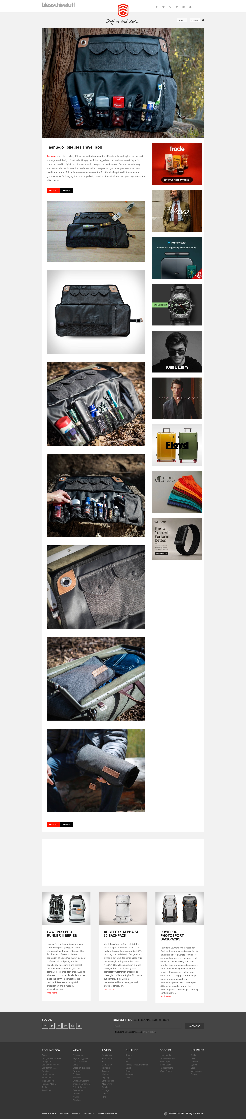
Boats (193, 1054)
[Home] (123, 10)
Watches (76, 1099)
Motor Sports (165, 1064)
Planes (194, 1074)
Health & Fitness (167, 1058)
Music (128, 1067)
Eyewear (77, 1070)
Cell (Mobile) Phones (51, 1058)
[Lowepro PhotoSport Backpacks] (179, 908)
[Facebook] (157, 7)
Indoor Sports (166, 1061)
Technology (51, 1050)
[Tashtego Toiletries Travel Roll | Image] (123, 83)
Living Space (108, 1080)
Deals (75, 1064)
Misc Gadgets (48, 1080)
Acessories (78, 1054)
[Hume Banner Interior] (177, 258)
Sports (165, 1050)
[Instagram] (183, 7)
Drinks (128, 1058)
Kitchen (105, 1074)
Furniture (106, 1067)
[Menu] (200, 7)
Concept (194, 1061)
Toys (104, 1096)
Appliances (107, 1054)
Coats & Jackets (80, 1061)
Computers (47, 1061)
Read (128, 1070)
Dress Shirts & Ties (81, 1067)
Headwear (77, 1077)
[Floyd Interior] (177, 445)
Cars (193, 1058)
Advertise (89, 1113)
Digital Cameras (49, 1067)
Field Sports (165, 1054)
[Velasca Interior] (177, 211)
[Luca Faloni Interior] (177, 398)
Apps (44, 1054)
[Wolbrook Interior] (177, 305)
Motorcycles (196, 1070)
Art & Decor (107, 1058)
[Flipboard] (177, 7)
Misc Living (107, 1083)
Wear (77, 1050)
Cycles (194, 1064)
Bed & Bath (107, 1064)
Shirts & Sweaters (81, 1080)
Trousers (76, 1093)
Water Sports (166, 1070)
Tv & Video (47, 1090)
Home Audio (47, 1077)
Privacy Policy (49, 1113)
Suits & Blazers (79, 1087)
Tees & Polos (79, 1090)
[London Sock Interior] (177, 492)
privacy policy (149, 1031)
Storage (105, 1090)
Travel (128, 1077)
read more (52, 992)
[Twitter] (163, 7)
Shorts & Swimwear (81, 1083)
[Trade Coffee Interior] (177, 164)
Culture (132, 1050)
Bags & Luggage (80, 1058)
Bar (103, 1061)
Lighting (105, 1077)
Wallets (76, 1096)
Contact (76, 1113)
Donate (129, 1054)
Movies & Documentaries (137, 1064)
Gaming (45, 1070)
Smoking (130, 1074)
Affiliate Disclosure (107, 1113)
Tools (44, 1087)
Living (106, 1050)
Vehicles (197, 1050)
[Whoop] (177, 539)
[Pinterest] (170, 7)
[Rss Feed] (190, 7)
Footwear (77, 1074)
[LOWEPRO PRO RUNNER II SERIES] (66, 908)
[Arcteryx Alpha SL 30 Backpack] (123, 908)
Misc (193, 1067)
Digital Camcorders (50, 1064)
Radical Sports (166, 1067)
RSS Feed (64, 1113)
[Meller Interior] (177, 351)
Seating (105, 1087)
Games (105, 1070)
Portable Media (49, 1083)
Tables (105, 1093)
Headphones (48, 1074)
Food (128, 1061)
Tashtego (51, 156)
